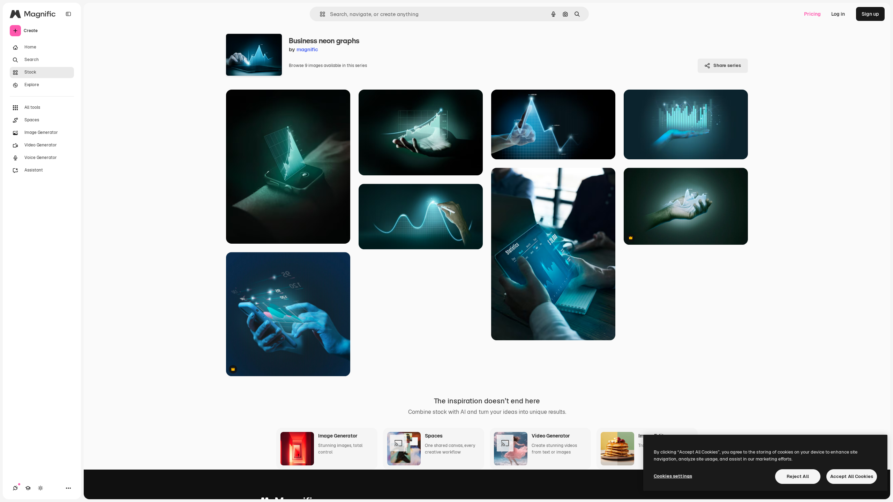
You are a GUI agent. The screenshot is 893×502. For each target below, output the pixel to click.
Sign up (870, 14)
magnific (307, 49)
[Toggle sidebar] (68, 14)
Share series (727, 65)
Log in (838, 14)
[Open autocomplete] (319, 14)
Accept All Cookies (851, 476)
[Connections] (15, 488)
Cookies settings (673, 476)
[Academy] (27, 488)
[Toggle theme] (40, 488)
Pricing (812, 14)
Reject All (798, 476)
